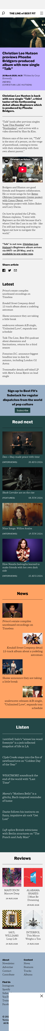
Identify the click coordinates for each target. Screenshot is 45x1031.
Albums (28, 974)
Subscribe (22, 410)
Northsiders (9, 128)
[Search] (3, 13)
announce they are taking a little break (20, 317)
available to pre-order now (17, 253)
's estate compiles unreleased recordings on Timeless (16, 294)
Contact (6, 971)
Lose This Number (13, 125)
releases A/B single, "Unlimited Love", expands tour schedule (19, 329)
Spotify (6, 989)
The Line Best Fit (22, 13)
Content (28, 959)
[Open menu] (41, 13)
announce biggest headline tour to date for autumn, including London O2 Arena (20, 358)
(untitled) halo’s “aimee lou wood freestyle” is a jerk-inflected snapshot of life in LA (22, 742)
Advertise (7, 967)
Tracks (27, 971)
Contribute (8, 974)
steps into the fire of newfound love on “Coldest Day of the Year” (22, 761)
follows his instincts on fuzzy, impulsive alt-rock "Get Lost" (20, 815)
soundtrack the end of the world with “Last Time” (20, 779)
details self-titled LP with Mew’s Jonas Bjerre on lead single (20, 373)
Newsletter (8, 963)
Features (8, 498)
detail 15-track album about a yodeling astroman (20, 307)
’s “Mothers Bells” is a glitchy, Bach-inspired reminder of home (21, 797)
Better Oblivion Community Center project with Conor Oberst (22, 197)
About (5, 959)
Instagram (8, 985)
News (6, 82)
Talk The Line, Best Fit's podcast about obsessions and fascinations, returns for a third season (20, 342)
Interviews (9, 462)
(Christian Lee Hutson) (17, 85)
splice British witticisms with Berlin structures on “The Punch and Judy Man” (20, 833)
